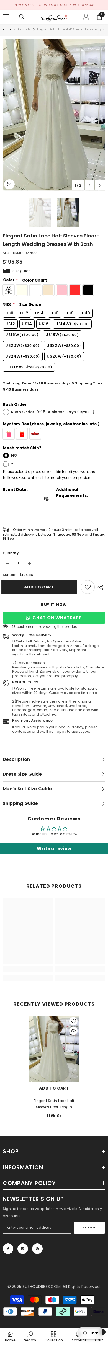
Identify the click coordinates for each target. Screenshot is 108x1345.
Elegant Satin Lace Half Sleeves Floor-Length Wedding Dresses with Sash (54, 1104)
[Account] (86, 17)
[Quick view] (73, 1031)
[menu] (6, 17)
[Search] (22, 17)
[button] (89, 185)
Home (7, 29)
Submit (89, 1227)
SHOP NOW (86, 5)
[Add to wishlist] (73, 1021)
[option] (54, 115)
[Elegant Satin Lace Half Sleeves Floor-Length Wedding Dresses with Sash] (54, 1049)
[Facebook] (8, 1248)
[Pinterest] (37, 1248)
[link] (88, 587)
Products (24, 29)
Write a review (54, 848)
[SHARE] (100, 587)
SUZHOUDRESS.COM (41, 1286)
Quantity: (11, 553)
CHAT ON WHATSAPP (57, 618)
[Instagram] (22, 1248)
